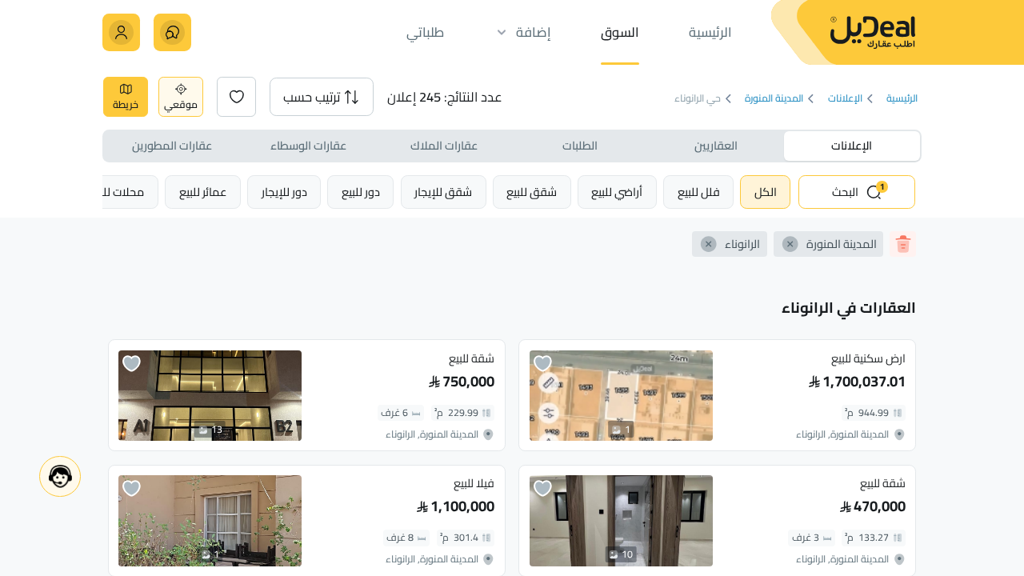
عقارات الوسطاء (308, 145)
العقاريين (716, 145)
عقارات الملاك (444, 145)
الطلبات (580, 145)
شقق (531, 191)
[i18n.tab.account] (121, 32)
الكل (765, 191)
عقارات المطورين (172, 145)
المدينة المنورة (774, 98)
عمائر (203, 191)
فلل (699, 191)
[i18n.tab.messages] (172, 32)
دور (361, 191)
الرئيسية (902, 98)
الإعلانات (845, 98)
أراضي (616, 191)
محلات (117, 191)
